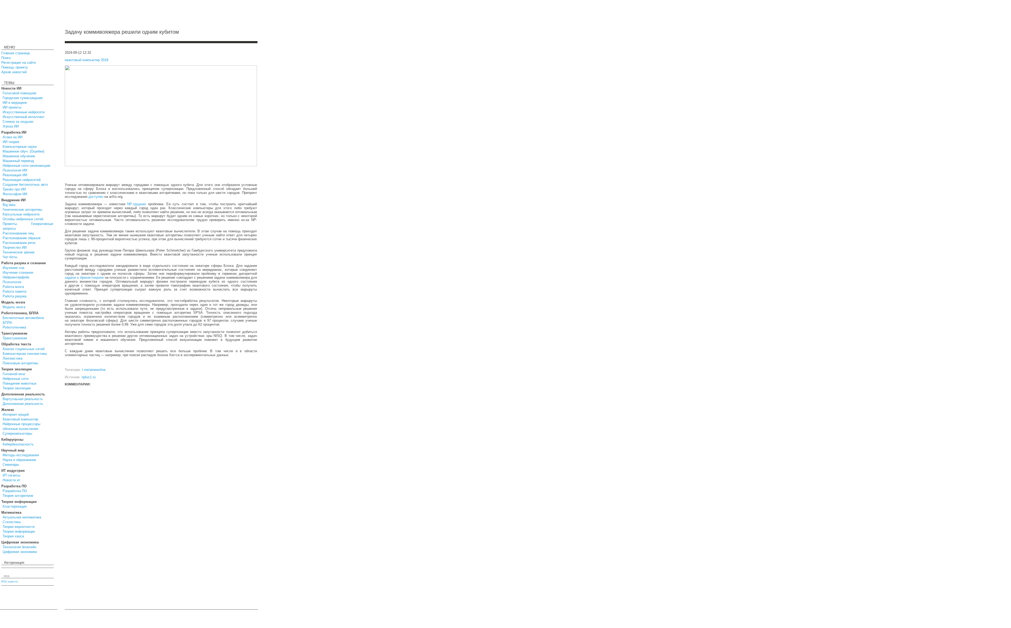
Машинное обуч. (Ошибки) (23, 151)
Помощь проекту (14, 67)
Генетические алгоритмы (22, 210)
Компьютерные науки (20, 147)
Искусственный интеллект (23, 117)
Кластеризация (15, 506)
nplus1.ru (89, 377)
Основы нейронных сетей (23, 219)
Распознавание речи (19, 243)
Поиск (6, 58)
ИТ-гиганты (11, 475)
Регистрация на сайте (18, 63)
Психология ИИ (15, 170)
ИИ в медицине (15, 103)
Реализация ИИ (15, 175)
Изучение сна (13, 268)
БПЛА (7, 323)
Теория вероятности (18, 527)
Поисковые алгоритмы (20, 363)
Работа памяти (14, 291)
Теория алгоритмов (18, 496)
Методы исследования (21, 455)
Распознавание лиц (18, 233)
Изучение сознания (18, 272)
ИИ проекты (12, 107)
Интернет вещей (16, 414)
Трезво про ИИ (14, 189)
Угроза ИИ (11, 126)
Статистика (12, 522)
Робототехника (14, 327)
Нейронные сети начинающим (26, 166)
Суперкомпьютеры (17, 433)
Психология (12, 282)
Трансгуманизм (15, 338)
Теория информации (19, 531)
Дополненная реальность (23, 404)
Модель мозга (14, 307)
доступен (95, 197)
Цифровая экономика (20, 552)
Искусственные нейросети (23, 112)
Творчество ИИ (15, 247)
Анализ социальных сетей (23, 349)
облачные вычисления (20, 429)
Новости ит (11, 480)
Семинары (11, 465)
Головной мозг (14, 374)
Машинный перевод (18, 161)
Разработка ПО (15, 491)
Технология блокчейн (19, 547)
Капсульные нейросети (21, 214)
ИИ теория (11, 142)
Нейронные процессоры (21, 424)
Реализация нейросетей (22, 180)
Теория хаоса (13, 536)
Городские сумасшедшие (23, 98)
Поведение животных (20, 383)
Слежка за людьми (18, 122)
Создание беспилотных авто (25, 185)
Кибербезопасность (18, 444)
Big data (9, 205)
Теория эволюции (17, 388)
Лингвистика (12, 358)
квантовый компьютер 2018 (86, 60)
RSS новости (9, 581)
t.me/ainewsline (94, 370)
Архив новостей (14, 72)
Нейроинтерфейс (16, 277)
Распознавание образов (22, 238)
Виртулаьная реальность (23, 399)
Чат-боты (10, 257)
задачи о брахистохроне (84, 277)
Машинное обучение (19, 156)
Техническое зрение (18, 252)
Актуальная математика (22, 517)
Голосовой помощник (19, 93)
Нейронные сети (15, 379)
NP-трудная (136, 204)
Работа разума (14, 296)
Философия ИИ (15, 194)
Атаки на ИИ (12, 137)
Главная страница (15, 53)
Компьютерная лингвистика (25, 354)
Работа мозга (13, 287)
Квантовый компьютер (20, 419)
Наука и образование (19, 460)
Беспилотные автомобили (23, 318)
